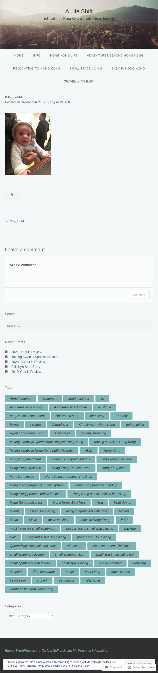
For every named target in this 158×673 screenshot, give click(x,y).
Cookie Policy (81, 665)
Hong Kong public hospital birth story (99, 494)
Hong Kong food (113, 468)
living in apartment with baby (87, 511)
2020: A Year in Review (28, 362)
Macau (124, 511)
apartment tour (78, 398)
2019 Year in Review (26, 372)
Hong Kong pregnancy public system (37, 485)
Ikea (100, 502)
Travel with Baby (79, 81)
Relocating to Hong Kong (36, 68)
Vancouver (66, 580)
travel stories (120, 572)
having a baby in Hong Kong (115, 442)
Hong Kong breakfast (25, 468)
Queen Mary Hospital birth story (33, 546)
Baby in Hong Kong (128, 68)
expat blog (62, 433)
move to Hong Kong (94, 520)
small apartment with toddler (30, 563)
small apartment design (27, 554)
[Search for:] (79, 325)
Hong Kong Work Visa (69, 502)
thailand (16, 572)
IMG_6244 (16, 221)
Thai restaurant (44, 572)
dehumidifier (135, 424)
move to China (58, 520)
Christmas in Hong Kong (97, 424)
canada (35, 424)
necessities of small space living (89, 528)
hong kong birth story (116, 459)
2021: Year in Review (26, 352)
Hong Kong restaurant (26, 502)
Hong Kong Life (64, 55)
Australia (104, 407)
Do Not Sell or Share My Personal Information (75, 650)
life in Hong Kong (42, 511)
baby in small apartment (27, 416)
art (102, 398)
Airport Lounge (20, 398)
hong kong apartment (25, 459)
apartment (50, 398)
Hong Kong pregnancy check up (68, 476)
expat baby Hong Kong (26, 433)
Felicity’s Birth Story (25, 367)
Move (33, 520)
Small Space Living (86, 68)
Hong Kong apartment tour (71, 459)
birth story (97, 416)
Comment (138, 294)
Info (37, 55)
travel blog (92, 572)
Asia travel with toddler (70, 407)
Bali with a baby (67, 416)
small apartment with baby (115, 554)
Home (19, 55)
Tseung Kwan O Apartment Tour (34, 357)
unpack (42, 580)
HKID (89, 450)
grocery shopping (93, 433)
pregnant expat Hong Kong (46, 537)
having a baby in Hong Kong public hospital (41, 450)
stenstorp (139, 563)
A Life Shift (79, 11)
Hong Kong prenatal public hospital (35, 494)
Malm (14, 520)
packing (130, 528)
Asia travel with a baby (26, 407)
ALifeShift (63, 102)
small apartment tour (70, 554)
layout (14, 511)
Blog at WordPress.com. (22, 650)
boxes (14, 424)
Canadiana (60, 424)
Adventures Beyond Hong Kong (115, 55)
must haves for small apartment (32, 528)
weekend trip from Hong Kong (31, 589)
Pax (13, 537)
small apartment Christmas (111, 546)
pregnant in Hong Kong (94, 537)
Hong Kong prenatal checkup (96, 485)
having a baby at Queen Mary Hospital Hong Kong (46, 442)
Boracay (121, 416)
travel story (18, 580)
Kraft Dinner (122, 502)
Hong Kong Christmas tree (71, 468)
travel (70, 572)
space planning (110, 563)
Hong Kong (112, 450)
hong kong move (22, 476)
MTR (124, 520)
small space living (75, 563)
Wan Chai (92, 580)
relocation (74, 546)
